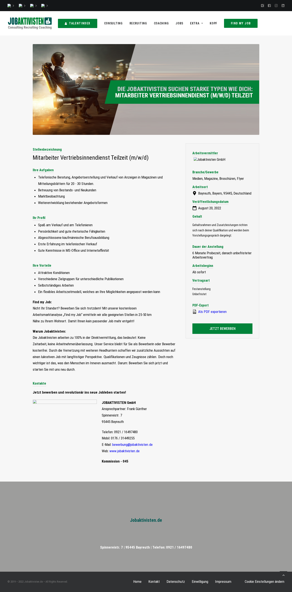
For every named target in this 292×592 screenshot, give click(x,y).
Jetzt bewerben (222, 329)
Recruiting (138, 23)
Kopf (213, 23)
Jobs (179, 23)
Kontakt (154, 581)
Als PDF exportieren (212, 311)
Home (137, 581)
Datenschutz (176, 581)
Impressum (223, 581)
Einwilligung (200, 581)
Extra (194, 23)
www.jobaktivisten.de (124, 451)
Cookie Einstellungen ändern (264, 581)
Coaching (161, 23)
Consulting (113, 23)
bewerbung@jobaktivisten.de (132, 444)
